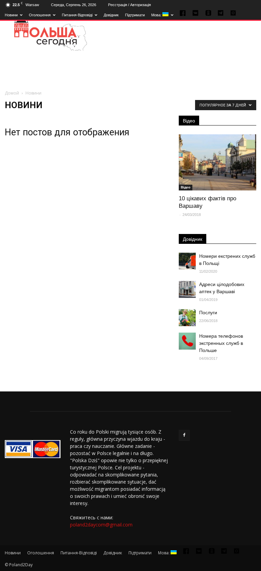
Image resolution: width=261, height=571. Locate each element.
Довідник (111, 15)
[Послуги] (187, 317)
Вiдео (185, 187)
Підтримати (135, 15)
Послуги (208, 312)
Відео (189, 120)
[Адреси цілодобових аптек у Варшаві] (187, 289)
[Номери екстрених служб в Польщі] (187, 261)
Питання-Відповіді (77, 15)
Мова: (156, 15)
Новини (11, 15)
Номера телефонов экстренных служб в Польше (221, 343)
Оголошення (40, 15)
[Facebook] (184, 435)
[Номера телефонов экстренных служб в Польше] (187, 341)
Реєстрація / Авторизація (129, 5)
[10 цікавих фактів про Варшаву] (217, 162)
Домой (12, 93)
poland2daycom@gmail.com (101, 524)
